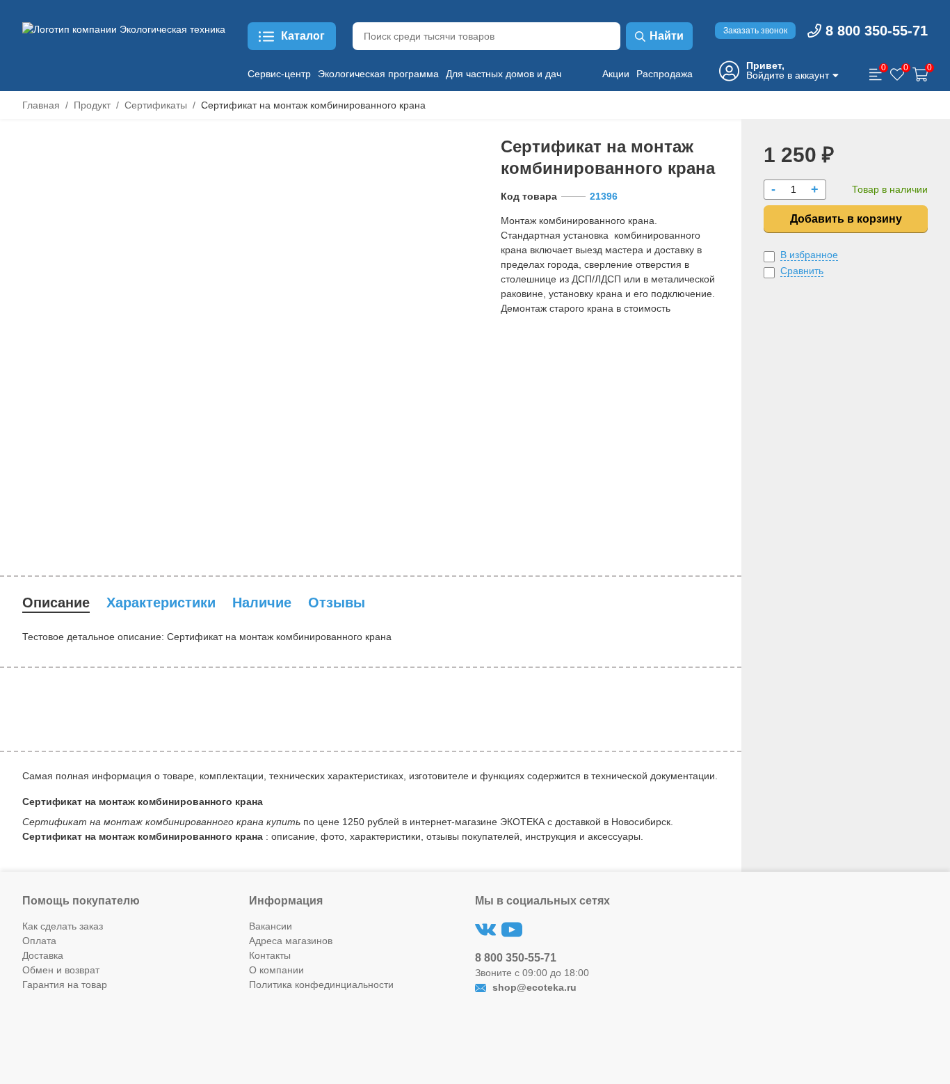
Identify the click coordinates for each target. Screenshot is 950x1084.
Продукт (92, 105)
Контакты (270, 955)
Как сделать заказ (62, 926)
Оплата (39, 940)
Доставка (42, 955)
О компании (276, 969)
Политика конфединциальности (321, 984)
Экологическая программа (378, 73)
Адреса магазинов (290, 940)
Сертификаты (155, 105)
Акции (615, 73)
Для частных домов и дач (503, 73)
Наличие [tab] (261, 602)
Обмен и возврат (60, 969)
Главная (41, 105)
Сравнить (801, 270)
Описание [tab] (56, 602)
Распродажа (664, 73)
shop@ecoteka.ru (533, 987)
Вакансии (270, 926)
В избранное (809, 254)
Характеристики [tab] (161, 602)
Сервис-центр (279, 73)
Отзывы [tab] (336, 602)
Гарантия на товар (64, 984)
